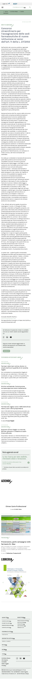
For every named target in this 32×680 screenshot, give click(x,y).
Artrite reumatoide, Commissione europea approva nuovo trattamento (13, 387)
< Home (5, 11)
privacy (4, 469)
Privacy (4, 665)
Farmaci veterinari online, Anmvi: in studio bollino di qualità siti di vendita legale (14, 368)
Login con (5, 3)
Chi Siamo (5, 660)
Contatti (4, 662)
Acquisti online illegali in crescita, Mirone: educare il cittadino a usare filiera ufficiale (13, 431)
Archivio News (14, 11)
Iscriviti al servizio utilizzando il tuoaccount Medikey (11, 462)
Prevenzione (16, 516)
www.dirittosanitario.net (8, 318)
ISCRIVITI (6, 351)
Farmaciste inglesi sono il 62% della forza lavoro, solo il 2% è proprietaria (15, 407)
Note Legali (5, 663)
